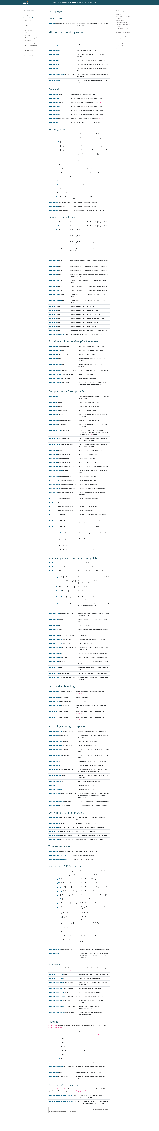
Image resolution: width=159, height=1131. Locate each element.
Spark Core (26, 53)
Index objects (28, 30)
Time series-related (120, 43)
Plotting (117, 50)
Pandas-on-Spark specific (122, 52)
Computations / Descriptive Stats (122, 29)
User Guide (65, 2)
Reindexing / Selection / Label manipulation (123, 33)
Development (83, 2)
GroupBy (27, 35)
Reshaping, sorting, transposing (120, 38)
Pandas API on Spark (29, 17)
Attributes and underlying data (123, 16)
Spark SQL (26, 15)
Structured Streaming (29, 43)
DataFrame (28, 28)
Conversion (118, 18)
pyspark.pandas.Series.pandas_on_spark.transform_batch (62, 1111)
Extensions (28, 40)
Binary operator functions (122, 22)
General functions (30, 23)
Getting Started (57, 2)
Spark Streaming (27, 48)
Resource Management (29, 55)
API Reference (74, 2)
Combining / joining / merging (122, 41)
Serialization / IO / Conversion (123, 46)
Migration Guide (92, 2)
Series (27, 25)
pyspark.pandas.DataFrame (100, 1109)
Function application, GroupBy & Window (123, 25)
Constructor (118, 14)
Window (27, 33)
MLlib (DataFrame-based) (30, 45)
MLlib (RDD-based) (28, 50)
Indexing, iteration (120, 20)
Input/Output (28, 20)
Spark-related (119, 48)
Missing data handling (121, 36)
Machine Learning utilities (32, 38)
